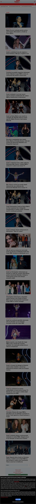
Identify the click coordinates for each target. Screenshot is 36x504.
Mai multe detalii (16, 481)
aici (25, 486)
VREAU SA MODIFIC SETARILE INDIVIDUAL (18, 501)
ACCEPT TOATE (18, 499)
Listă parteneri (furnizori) (4, 497)
